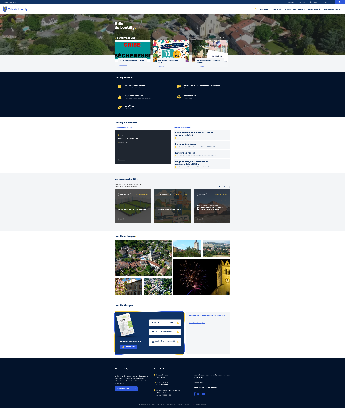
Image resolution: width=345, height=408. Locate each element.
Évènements (313, 2)
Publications (290, 2)
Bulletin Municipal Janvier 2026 (162, 323)
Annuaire (302, 2)
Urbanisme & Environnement (294, 9)
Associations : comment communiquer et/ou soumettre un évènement (212, 376)
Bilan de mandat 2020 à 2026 (162, 332)
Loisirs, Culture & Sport (332, 9)
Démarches (326, 2)
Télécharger (130, 346)
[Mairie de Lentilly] (15, 9)
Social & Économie (314, 9)
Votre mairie (264, 9)
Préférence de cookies (147, 404)
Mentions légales (183, 404)
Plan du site (171, 404)
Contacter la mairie (123, 388)
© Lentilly (160, 404)
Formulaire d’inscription (197, 323)
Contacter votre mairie (9, 2)
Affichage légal (198, 382)
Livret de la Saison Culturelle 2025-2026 (163, 341)
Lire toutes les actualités (217, 38)
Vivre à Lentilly (276, 9)
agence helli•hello (201, 404)
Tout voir (222, 187)
